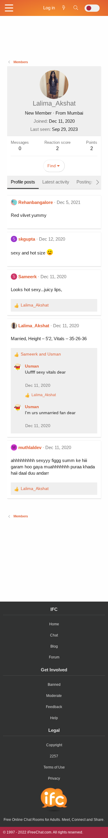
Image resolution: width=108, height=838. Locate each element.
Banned (54, 684)
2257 (54, 756)
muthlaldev (29, 447)
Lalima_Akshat (33, 325)
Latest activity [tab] (55, 181)
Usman (32, 366)
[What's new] (64, 7)
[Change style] (92, 8)
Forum (54, 657)
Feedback (54, 707)
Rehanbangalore (35, 202)
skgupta (26, 239)
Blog (54, 646)
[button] (9, 8)
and (41, 354)
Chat (54, 635)
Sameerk (27, 276)
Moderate (54, 696)
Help (54, 718)
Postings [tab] (85, 181)
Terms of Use (54, 767)
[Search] (76, 7)
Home (54, 624)
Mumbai (75, 113)
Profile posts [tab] (23, 181)
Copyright (54, 745)
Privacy (54, 778)
